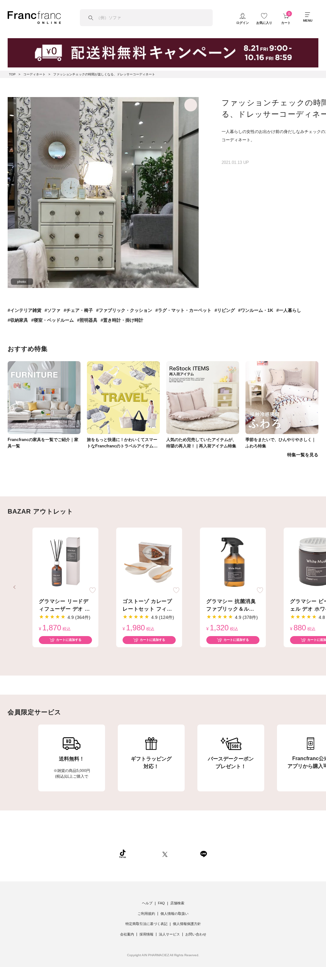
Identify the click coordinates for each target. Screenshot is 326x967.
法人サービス (169, 934)
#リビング (225, 310)
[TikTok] (122, 853)
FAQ (161, 903)
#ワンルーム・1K (255, 310)
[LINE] (203, 853)
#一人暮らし (288, 310)
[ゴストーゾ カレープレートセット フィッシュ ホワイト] (149, 562)
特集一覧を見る (302, 454)
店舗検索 (177, 903)
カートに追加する (69, 639)
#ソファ (52, 310)
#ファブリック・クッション (124, 310)
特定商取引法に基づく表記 (146, 924)
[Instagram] (144, 853)
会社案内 (127, 934)
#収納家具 (18, 320)
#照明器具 (87, 320)
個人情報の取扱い (174, 913)
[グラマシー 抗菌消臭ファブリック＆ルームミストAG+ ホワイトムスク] (232, 562)
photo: (22, 282)
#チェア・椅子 (78, 310)
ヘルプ (147, 903)
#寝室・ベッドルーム (52, 320)
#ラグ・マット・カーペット (183, 310)
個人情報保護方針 (187, 924)
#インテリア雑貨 (24, 310)
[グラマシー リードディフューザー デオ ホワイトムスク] (65, 562)
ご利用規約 (146, 913)
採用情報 (146, 934)
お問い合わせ (195, 934)
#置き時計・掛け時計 (122, 320)
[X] (164, 853)
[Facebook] (183, 853)
